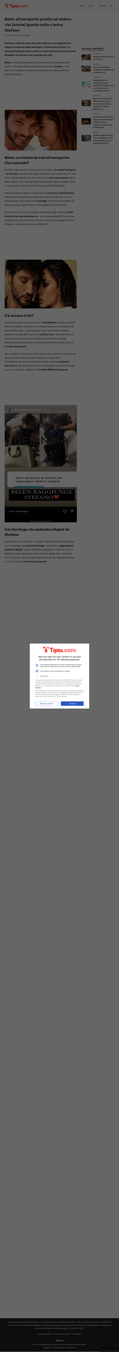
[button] (59, 676)
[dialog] (59, 676)
